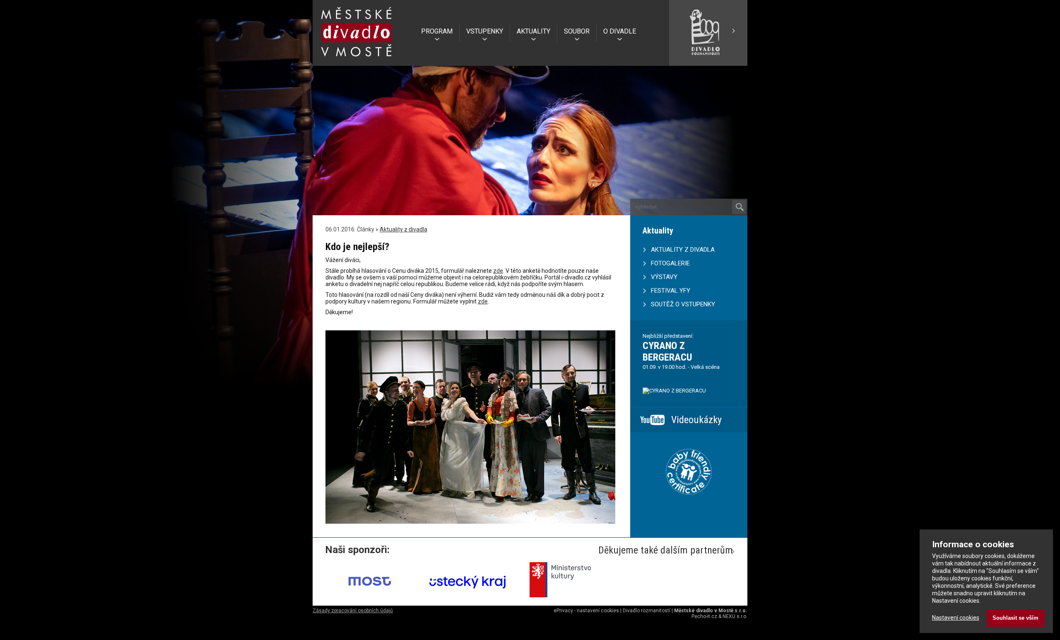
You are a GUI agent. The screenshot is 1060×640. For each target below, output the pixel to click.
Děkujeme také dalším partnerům (665, 550)
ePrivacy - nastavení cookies (586, 611)
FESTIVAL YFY (670, 290)
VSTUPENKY (484, 31)
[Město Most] (370, 600)
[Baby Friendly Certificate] (689, 505)
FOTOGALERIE (670, 263)
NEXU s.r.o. (735, 616)
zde (498, 270)
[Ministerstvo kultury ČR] (565, 600)
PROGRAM (437, 31)
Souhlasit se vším (1015, 618)
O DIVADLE (619, 31)
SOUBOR (577, 31)
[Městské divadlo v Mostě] (356, 59)
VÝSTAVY (664, 277)
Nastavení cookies (955, 617)
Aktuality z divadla (403, 229)
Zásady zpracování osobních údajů (353, 611)
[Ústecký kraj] (468, 600)
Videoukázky (696, 420)
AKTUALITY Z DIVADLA (683, 249)
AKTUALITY (533, 31)
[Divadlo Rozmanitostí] (708, 62)
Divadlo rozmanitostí (646, 611)
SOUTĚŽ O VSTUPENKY (683, 304)
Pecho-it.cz (704, 616)
